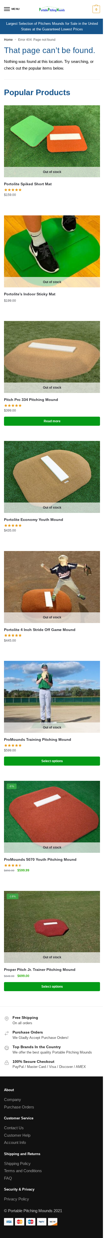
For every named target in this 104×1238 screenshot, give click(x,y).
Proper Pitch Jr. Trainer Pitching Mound (39, 969)
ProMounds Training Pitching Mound (37, 739)
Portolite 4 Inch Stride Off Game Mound (39, 630)
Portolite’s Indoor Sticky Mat (29, 294)
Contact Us (14, 1128)
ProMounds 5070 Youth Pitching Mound (40, 859)
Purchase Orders (19, 1107)
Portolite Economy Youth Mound (33, 519)
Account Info (15, 1142)
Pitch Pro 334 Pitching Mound (31, 399)
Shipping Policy (17, 1163)
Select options (52, 761)
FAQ (8, 1178)
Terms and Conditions (23, 1170)
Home (8, 40)
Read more (52, 421)
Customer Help (17, 1135)
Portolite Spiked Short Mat (28, 184)
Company (12, 1099)
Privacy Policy (16, 1199)
